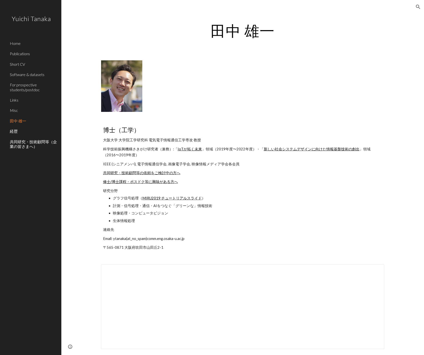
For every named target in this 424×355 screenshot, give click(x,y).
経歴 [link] (14, 131)
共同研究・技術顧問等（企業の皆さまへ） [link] (33, 144)
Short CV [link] (17, 64)
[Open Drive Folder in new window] (375, 270)
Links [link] (14, 100)
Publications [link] (20, 53)
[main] (242, 31)
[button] (418, 7)
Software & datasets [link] (27, 74)
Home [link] (15, 43)
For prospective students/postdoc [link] (25, 87)
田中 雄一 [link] (18, 120)
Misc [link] (14, 110)
